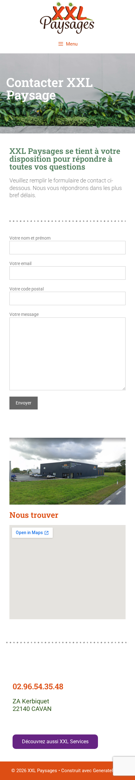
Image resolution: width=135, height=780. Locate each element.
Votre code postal (26, 288)
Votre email (20, 263)
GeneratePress (108, 770)
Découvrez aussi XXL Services (55, 742)
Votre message (24, 314)
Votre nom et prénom (30, 238)
